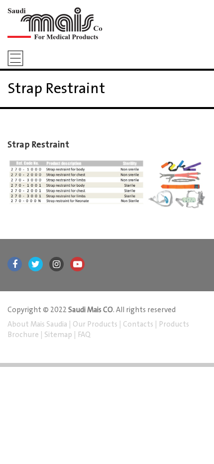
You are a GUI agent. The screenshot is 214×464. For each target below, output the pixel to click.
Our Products (95, 325)
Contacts (138, 325)
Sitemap (58, 335)
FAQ (83, 335)
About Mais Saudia (38, 325)
